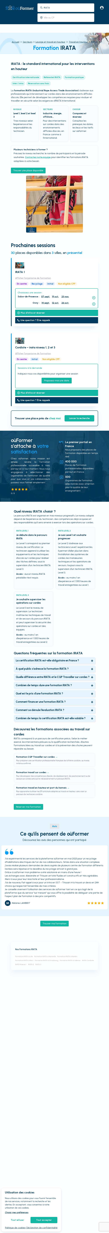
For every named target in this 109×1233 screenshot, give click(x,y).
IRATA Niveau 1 (21, 964)
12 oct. (55, 302)
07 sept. (45, 296)
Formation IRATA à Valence (70, 960)
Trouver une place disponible (28, 170)
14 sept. (46, 302)
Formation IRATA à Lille (24, 956)
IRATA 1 (20, 272)
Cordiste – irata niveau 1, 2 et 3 (35, 347)
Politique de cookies (15, 1227)
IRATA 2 (31, 964)
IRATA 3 (38, 964)
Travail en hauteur (78, 42)
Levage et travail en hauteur (50, 42)
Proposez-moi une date (56, 380)
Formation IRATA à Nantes (67, 956)
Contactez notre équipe (38, 157)
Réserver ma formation (28, 806)
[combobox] (68, 7)
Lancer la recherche (79, 418)
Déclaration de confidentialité (41, 1227)
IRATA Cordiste (88, 960)
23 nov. (65, 296)
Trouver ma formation (54, 923)
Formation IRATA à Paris (24, 960)
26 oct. (65, 302)
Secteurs (27, 42)
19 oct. (55, 296)
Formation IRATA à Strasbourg (46, 960)
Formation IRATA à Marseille (45, 956)
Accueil (15, 42)
